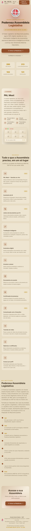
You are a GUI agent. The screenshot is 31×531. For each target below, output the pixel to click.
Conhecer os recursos (14, 55)
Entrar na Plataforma (24, 2)
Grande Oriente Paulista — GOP (17, 517)
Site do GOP (14, 2)
